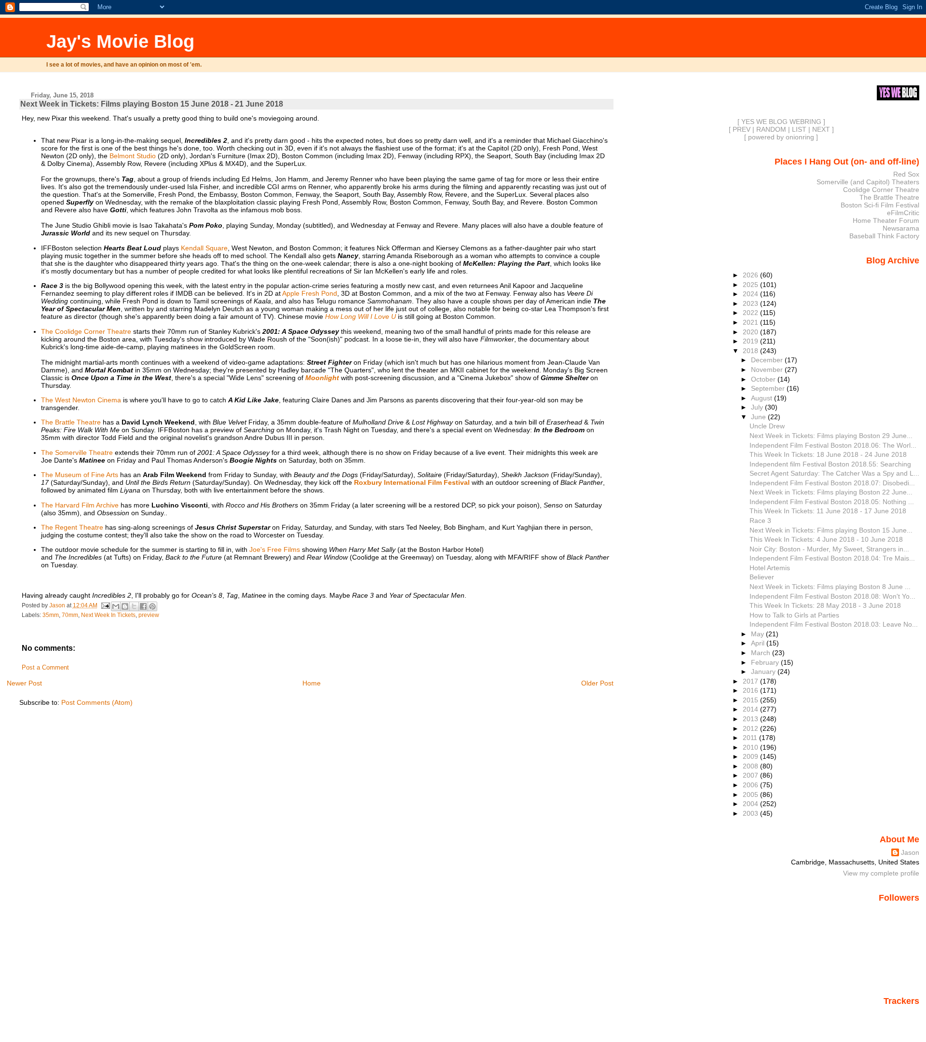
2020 (751, 332)
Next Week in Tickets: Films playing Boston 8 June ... (830, 586)
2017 (751, 681)
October (764, 379)
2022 (751, 312)
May (758, 634)
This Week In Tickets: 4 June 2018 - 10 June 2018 (826, 539)
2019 (751, 341)
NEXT (821, 129)
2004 (751, 804)
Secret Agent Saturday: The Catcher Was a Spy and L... (834, 473)
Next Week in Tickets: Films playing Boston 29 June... (830, 435)
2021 (751, 322)
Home (311, 683)
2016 (751, 690)
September (769, 388)
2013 (751, 719)
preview (148, 615)
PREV (741, 129)
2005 (751, 794)
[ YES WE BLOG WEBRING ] (781, 121)
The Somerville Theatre (77, 452)
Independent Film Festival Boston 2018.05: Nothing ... (831, 502)
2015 (751, 700)
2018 (751, 351)
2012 (751, 728)
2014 (751, 709)
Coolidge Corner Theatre (881, 189)
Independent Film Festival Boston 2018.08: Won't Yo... (832, 596)
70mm (70, 615)
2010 (751, 747)
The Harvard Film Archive (80, 505)
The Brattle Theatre (71, 422)
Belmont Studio (132, 156)
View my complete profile (881, 873)
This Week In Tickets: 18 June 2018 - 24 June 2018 (828, 454)
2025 (751, 284)
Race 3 (760, 520)
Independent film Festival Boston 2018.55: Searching (830, 464)
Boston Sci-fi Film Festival (880, 205)
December (768, 360)
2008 (751, 766)
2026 (751, 275)
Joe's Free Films (274, 549)
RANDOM (771, 129)
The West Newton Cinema (81, 400)
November (768, 369)
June (759, 417)
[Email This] (116, 606)
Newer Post (24, 683)
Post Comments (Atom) (97, 702)
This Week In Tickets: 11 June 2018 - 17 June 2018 (827, 511)
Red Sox (906, 174)
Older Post (597, 683)
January (764, 671)
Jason (910, 852)
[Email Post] (105, 605)
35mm (50, 615)
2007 (751, 775)
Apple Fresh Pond (309, 293)
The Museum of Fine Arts (79, 475)
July (758, 407)
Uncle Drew (767, 426)
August (762, 398)
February (766, 662)
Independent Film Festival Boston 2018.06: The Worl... (832, 445)
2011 (751, 737)
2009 (751, 756)
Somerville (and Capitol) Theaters (868, 182)
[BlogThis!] (125, 606)
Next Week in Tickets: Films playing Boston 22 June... (830, 492)
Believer (761, 577)
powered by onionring (781, 137)
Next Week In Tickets (108, 615)
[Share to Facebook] (143, 606)
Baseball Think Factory (884, 236)
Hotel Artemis (769, 568)
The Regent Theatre (72, 527)
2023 (751, 303)
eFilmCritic (903, 213)
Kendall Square (204, 248)
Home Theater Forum (886, 220)
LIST (799, 129)
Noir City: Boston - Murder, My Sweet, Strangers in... (829, 549)
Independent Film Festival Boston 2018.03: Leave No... (833, 624)
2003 (751, 813)
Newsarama (901, 228)
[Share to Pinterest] (152, 606)
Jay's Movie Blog (120, 41)
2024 (751, 294)
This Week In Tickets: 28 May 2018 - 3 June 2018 (825, 605)
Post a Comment (45, 667)
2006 (751, 785)
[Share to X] (134, 606)
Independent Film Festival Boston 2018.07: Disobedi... (832, 483)
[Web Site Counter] (902, 1014)
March (761, 653)
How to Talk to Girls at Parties (794, 615)
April (758, 643)
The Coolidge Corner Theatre (86, 331)
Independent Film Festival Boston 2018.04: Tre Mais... (832, 558)
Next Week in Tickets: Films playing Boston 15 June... (830, 530)
